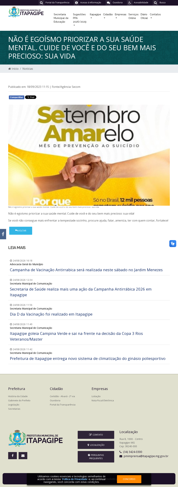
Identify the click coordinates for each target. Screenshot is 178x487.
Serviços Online (133, 16)
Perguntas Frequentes (96, 456)
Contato (97, 434)
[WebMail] (23, 455)
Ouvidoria (55, 400)
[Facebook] (3, 234)
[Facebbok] (12, 455)
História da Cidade (18, 396)
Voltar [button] (22, 230)
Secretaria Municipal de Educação (61, 18)
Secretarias (14, 408)
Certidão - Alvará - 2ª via (62, 396)
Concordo (129, 479)
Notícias (27, 69)
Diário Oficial (144, 16)
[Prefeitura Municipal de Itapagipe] (26, 12)
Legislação (13, 404)
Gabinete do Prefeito (19, 400)
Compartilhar (16, 97)
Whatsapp (49, 98)
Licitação (96, 396)
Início (15, 69)
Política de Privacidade (74, 479)
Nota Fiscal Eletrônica (103, 400)
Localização (96, 444)
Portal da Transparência (62, 404)
